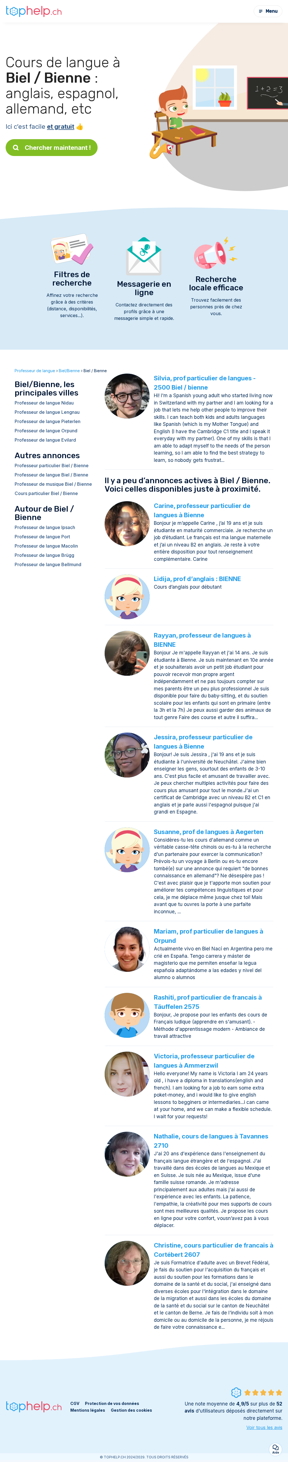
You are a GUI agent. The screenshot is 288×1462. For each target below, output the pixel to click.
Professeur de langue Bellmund (48, 564)
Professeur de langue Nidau (44, 403)
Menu (272, 11)
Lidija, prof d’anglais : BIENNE (197, 578)
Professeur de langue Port (42, 536)
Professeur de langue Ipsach (45, 527)
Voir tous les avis (264, 1427)
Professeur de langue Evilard (45, 440)
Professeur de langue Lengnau (47, 412)
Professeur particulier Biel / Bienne (52, 465)
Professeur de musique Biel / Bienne (53, 484)
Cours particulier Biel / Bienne (46, 493)
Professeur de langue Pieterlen (47, 421)
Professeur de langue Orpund (46, 430)
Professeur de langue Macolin (46, 546)
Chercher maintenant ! (58, 147)
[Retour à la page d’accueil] (34, 11)
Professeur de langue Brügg (44, 555)
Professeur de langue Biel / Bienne (51, 475)
